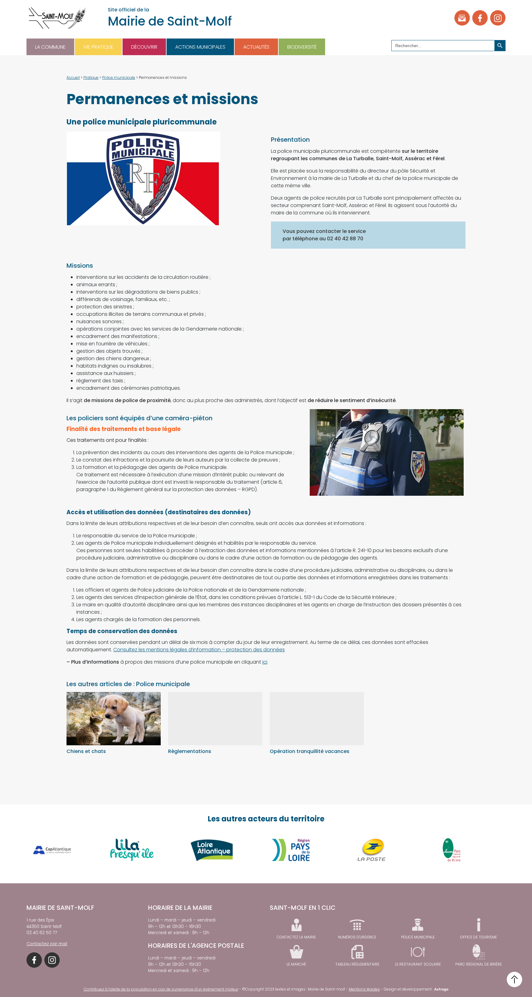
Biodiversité (301, 47)
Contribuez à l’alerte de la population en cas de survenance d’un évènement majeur (161, 989)
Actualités (256, 47)
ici (264, 661)
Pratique (91, 77)
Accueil (73, 77)
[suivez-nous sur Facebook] (480, 18)
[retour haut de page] (514, 979)
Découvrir (144, 47)
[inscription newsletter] (462, 18)
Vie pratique (98, 47)
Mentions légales (364, 989)
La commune (50, 47)
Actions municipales (200, 47)
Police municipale (118, 77)
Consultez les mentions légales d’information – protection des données (199, 649)
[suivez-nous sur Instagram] (498, 18)
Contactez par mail (46, 944)
